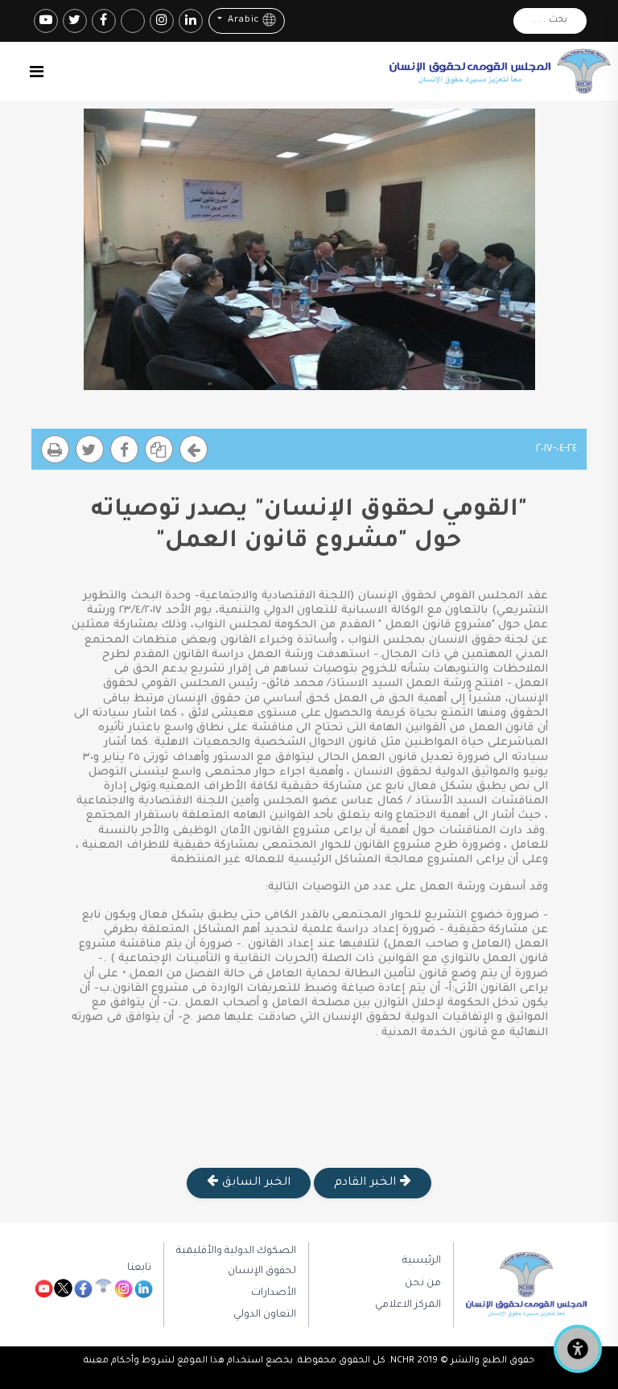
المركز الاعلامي (408, 1305)
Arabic (242, 21)
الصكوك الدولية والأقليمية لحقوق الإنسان (236, 1261)
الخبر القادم (366, 1183)
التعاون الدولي (264, 1315)
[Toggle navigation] (36, 72)
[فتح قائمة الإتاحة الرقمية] (578, 1349)
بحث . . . (550, 20)
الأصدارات (273, 1293)
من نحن (423, 1283)
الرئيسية (421, 1261)
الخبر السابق (254, 1183)
